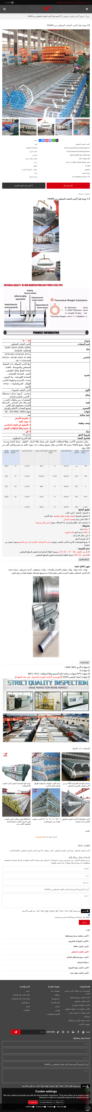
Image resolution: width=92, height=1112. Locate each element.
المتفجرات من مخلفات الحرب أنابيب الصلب (77, 992)
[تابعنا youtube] (83, 1032)
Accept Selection (46, 1102)
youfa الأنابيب (14, 850)
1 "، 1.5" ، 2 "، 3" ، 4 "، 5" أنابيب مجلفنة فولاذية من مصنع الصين (46, 820)
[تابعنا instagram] (63, 1032)
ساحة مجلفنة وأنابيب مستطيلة (79, 1020)
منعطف (57, 995)
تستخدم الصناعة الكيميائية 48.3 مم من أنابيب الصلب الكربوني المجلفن (76, 784)
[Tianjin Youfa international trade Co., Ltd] (45, 9)
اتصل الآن (66, 185)
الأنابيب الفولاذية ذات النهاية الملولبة (77, 1009)
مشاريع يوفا (56, 999)
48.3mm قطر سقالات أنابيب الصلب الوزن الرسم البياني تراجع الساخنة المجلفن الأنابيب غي (17, 821)
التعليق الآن (39, 837)
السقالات (87, 1017)
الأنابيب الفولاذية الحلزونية (81, 1005)
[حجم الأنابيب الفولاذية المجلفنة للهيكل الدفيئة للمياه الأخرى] (46, 766)
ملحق (84, 911)
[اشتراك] (16, 1032)
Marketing (29, 1107)
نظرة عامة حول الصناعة (21, 995)
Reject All (59, 1102)
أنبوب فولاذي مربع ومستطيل (80, 997)
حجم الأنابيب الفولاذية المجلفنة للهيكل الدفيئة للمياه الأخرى (47, 784)
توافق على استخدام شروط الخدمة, (72, 917)
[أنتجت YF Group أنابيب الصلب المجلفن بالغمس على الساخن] (75, 802)
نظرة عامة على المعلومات (20, 999)
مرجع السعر (25, 1002)
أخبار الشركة (55, 1002)
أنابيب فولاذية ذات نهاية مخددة (79, 1013)
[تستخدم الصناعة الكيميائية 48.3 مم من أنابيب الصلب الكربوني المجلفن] (75, 766)
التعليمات (26, 1010)
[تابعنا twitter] (68, 1032)
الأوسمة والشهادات (53, 1014)
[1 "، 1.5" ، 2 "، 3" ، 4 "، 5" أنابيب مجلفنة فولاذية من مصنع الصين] (46, 802)
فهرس (57, 1010)
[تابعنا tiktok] (57, 1032)
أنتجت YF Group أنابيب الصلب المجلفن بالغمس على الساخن (76, 820)
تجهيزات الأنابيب (84, 1024)
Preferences (40, 1107)
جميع (82, 16)
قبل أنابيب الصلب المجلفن (64, 850)
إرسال (84, 922)
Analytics (50, 1107)
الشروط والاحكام (60, 917)
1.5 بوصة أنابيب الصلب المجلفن (32, 850)
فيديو (28, 1006)
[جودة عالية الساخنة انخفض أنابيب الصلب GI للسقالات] (16, 766)
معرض (57, 1006)
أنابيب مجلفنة (48, 850)
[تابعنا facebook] (78, 1032)
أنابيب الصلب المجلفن (70, 16)
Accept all (32, 1102)
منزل (87, 16)
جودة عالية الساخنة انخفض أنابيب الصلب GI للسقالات (16, 784)
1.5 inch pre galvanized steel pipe (77, 148)
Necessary (60, 1107)
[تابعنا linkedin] (73, 1032)
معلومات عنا (55, 991)
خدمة (28, 991)
